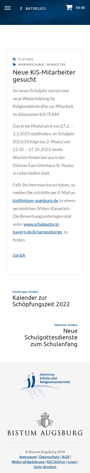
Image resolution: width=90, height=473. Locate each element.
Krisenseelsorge (31, 64)
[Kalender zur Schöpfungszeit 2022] (45, 298)
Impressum (28, 456)
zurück (19, 255)
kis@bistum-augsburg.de (35, 200)
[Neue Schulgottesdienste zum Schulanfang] (45, 334)
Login (72, 461)
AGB (65, 456)
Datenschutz (49, 456)
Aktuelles (35, 8)
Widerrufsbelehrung (28, 461)
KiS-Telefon (56, 461)
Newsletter (56, 64)
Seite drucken (45, 466)
